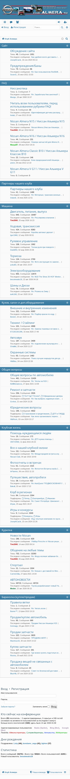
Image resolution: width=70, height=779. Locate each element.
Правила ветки (20, 602)
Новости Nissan (20, 535)
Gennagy (14, 626)
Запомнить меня (40, 707)
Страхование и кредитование (36, 414)
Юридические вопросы (25, 407)
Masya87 (14, 145)
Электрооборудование (25, 270)
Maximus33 (15, 641)
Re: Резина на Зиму (39, 291)
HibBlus (13, 361)
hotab (12, 115)
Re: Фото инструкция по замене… (45, 262)
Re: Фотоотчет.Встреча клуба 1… (45, 469)
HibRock (13, 419)
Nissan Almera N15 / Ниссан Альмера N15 (37, 121)
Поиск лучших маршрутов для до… (46, 358)
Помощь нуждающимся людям (30, 433)
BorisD (13, 317)
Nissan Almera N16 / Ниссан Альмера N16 (37, 136)
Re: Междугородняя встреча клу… (46, 454)
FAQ (4, 83)
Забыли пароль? (8, 707)
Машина (7, 206)
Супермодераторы (34, 733)
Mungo (13, 97)
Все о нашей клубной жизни (29, 448)
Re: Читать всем (38, 608)
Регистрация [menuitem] (66, 22)
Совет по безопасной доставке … (45, 671)
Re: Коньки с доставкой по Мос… (45, 571)
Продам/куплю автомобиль (28, 617)
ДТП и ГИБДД (58, 414)
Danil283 (13, 250)
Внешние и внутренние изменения (33, 308)
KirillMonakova (16, 384)
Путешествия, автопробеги (28, 477)
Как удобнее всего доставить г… (45, 57)
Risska (13, 655)
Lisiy (16, 743)
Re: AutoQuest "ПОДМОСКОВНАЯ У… (47, 483)
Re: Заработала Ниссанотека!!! (44, 94)
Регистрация (20, 27)
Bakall (12, 486)
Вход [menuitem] (60, 22)
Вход (6, 27)
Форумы (12, 22)
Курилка (7, 530)
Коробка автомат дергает (42, 232)
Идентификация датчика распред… (46, 113)
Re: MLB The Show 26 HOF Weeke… (47, 277)
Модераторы (61, 733)
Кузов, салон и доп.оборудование (23, 302)
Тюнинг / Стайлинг (22, 323)
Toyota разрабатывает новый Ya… (46, 586)
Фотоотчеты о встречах (25, 462)
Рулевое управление (24, 241)
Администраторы (17, 733)
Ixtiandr (13, 198)
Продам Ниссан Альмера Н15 (44, 623)
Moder (13, 588)
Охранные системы (23, 352)
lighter (44, 743)
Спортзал (16, 565)
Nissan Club (15, 457)
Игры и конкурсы (21, 510)
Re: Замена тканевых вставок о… (46, 329)
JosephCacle (15, 60)
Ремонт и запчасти (22, 390)
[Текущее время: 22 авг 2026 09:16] (62, 39)
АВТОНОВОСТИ (20, 580)
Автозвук (16, 337)
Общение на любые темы (27, 550)
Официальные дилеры (53, 396)
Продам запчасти (21, 632)
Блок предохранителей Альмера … (46, 160)
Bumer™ (14, 611)
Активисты (49, 733)
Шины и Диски (20, 285)
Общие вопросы (12, 369)
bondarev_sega (30, 743)
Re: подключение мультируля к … (45, 344)
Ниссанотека (18, 88)
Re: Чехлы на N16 (39, 381)
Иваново (51, 498)
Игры (38, 516)
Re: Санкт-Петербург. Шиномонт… (46, 501)
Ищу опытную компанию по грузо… (46, 519)
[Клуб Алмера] (35, 10)
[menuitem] (66, 39)
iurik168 (13, 294)
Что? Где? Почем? (32, 396)
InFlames (14, 471)
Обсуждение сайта (22, 51)
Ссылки (5, 22)
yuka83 (13, 265)
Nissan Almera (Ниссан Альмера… (46, 127)
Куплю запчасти (20, 647)
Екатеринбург (38, 498)
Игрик (12, 504)
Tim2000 (14, 130)
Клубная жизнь (11, 427)
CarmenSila (15, 574)
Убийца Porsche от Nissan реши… (46, 541)
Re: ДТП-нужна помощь (41, 439)
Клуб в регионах (21, 492)
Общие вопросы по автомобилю (32, 375)
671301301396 (16, 332)
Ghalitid (13, 346)
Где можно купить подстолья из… (45, 653)
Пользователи (18, 22)
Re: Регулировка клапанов (42, 218)
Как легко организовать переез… (45, 416)
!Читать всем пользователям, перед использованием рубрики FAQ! (33, 104)
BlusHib (13, 674)
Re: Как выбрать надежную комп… (46, 399)
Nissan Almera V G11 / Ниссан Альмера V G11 (37, 170)
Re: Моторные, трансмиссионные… (46, 195)
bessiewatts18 (16, 279)
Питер (26, 498)
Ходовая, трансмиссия (25, 226)
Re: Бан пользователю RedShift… (45, 72)
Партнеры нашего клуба (17, 183)
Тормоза (15, 256)
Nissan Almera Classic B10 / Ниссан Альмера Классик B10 (39, 152)
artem (12, 163)
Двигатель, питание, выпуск (28, 211)
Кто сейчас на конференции (20, 714)
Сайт (4, 45)
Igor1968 (14, 235)
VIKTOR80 (14, 442)
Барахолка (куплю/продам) (18, 597)
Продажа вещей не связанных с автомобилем (31, 663)
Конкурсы (28, 516)
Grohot (13, 402)
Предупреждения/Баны (25, 66)
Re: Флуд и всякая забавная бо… (45, 556)
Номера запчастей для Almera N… (46, 142)
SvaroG (13, 75)
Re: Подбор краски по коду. (43, 314)
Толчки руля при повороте (42, 247)
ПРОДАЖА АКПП (38, 638)
